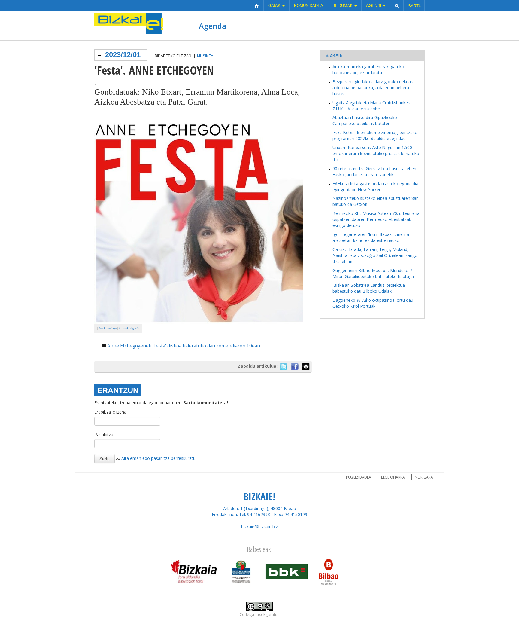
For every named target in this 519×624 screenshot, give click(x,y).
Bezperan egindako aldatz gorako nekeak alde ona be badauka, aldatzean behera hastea (372, 87)
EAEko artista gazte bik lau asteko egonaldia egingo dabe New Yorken (375, 186)
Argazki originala (129, 328)
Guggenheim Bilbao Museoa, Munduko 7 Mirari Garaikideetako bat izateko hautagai (373, 273)
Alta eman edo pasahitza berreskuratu (158, 458)
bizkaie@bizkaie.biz (259, 526)
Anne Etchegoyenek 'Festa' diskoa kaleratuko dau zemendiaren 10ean (183, 346)
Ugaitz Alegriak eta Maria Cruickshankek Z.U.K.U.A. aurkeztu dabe (371, 106)
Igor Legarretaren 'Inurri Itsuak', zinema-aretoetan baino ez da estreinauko (371, 237)
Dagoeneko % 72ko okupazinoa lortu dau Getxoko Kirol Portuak (372, 303)
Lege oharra (393, 477)
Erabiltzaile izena (110, 412)
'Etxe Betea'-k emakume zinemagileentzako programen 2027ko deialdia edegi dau (374, 135)
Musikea (205, 56)
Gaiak (275, 5)
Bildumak (343, 5)
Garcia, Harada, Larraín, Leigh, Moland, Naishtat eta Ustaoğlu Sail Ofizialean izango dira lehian (374, 255)
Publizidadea (358, 477)
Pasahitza (103, 434)
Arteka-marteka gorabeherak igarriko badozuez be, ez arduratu (368, 69)
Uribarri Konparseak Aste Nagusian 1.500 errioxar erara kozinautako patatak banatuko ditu (375, 153)
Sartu (414, 6)
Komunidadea (308, 5)
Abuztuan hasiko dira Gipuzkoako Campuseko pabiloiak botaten (364, 120)
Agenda (212, 26)
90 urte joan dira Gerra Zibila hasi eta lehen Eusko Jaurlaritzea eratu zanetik (374, 171)
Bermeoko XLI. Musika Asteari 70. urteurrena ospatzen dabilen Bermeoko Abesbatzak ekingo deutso (376, 219)
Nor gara (424, 477)
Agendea (375, 5)
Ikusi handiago (108, 328)
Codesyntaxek (252, 614)
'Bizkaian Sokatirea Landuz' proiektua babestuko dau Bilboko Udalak (368, 288)
